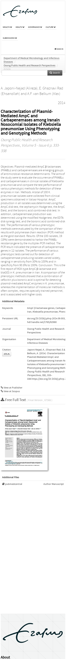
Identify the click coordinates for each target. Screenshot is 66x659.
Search (56, 72)
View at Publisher (12, 387)
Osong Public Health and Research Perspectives (29, 65)
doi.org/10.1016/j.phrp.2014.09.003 (46, 318)
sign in (59, 49)
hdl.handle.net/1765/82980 (42, 322)
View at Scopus (11, 391)
